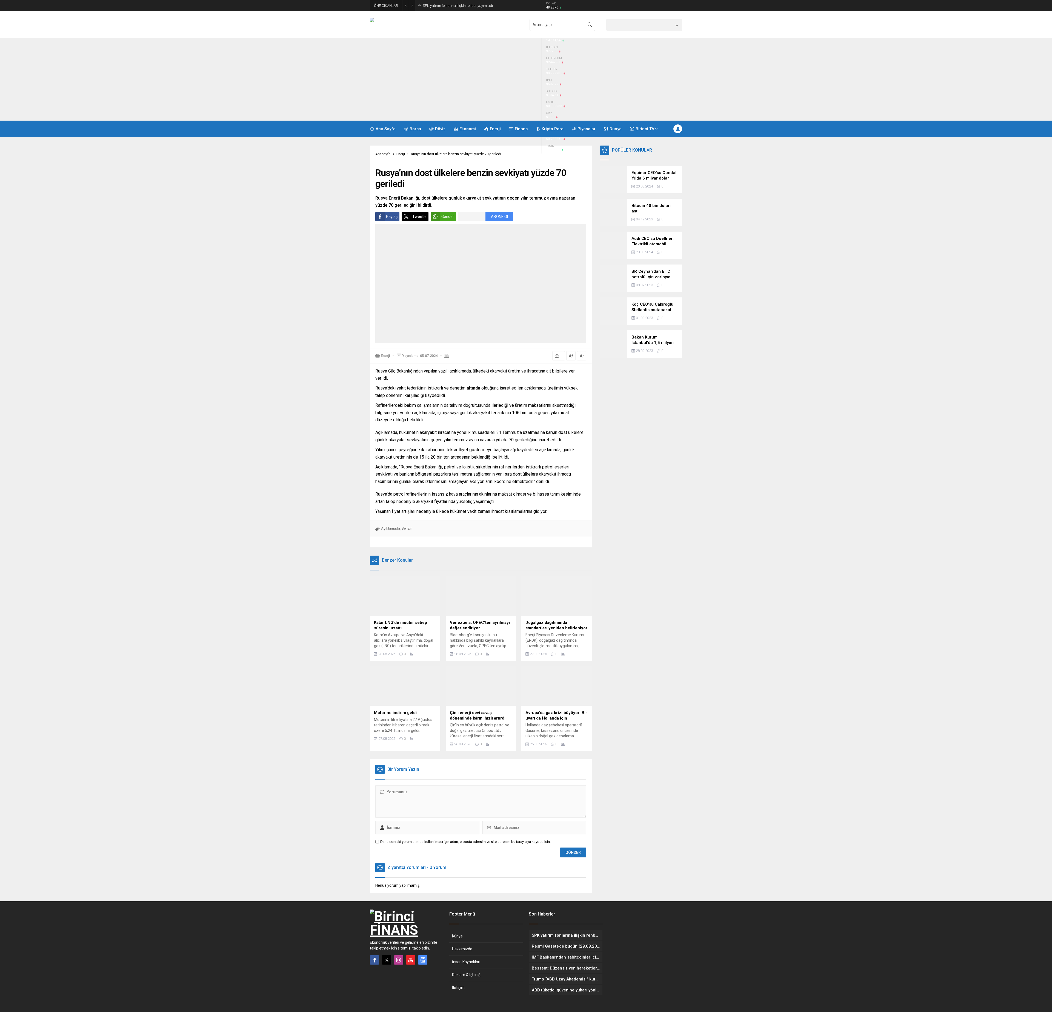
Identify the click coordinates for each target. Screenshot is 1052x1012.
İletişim (458, 987)
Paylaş (392, 216)
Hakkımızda (462, 949)
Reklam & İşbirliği (466, 975)
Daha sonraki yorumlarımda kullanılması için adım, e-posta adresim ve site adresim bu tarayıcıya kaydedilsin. (465, 841)
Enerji (400, 154)
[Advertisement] (526, 79)
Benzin (407, 528)
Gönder (447, 216)
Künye (457, 936)
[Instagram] (398, 960)
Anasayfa (382, 154)
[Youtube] (410, 960)
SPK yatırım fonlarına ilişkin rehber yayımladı (458, 6)
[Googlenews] (422, 960)
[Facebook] (374, 960)
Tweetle (419, 216)
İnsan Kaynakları (466, 962)
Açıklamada (390, 528)
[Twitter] (386, 960)
